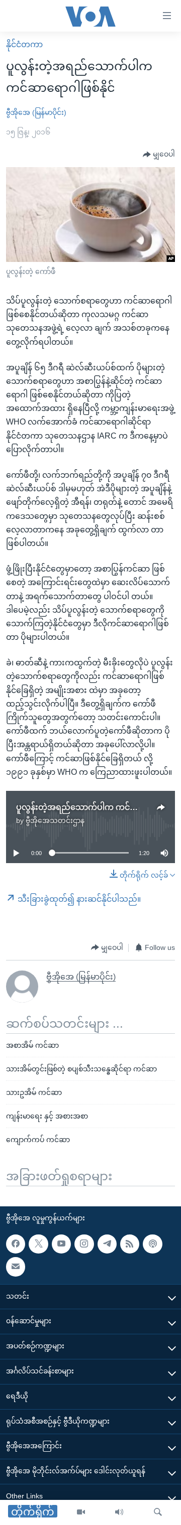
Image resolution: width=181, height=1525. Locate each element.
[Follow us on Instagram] (84, 1243)
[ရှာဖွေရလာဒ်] (158, 1512)
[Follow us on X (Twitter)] (38, 1243)
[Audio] (119, 1512)
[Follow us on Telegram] (107, 1243)
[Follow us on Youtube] (61, 1243)
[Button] (159, 155)
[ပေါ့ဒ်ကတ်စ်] (152, 1243)
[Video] (81, 1512)
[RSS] (129, 1243)
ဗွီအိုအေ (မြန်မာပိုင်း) (36, 112)
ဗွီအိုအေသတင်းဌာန (55, 820)
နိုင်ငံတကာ (24, 44)
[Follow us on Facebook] (15, 1243)
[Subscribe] (15, 1266)
